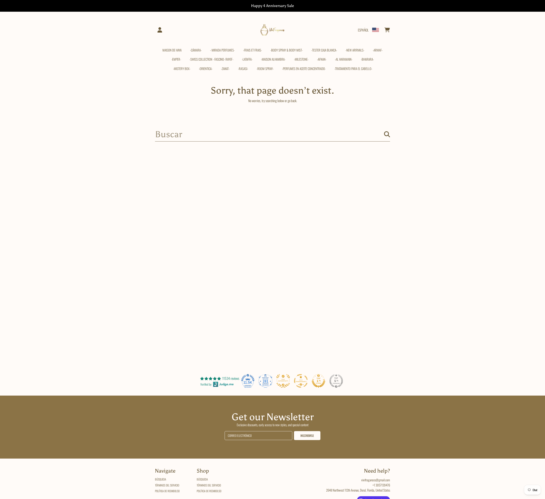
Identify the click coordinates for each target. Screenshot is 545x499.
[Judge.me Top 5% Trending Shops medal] (336, 381)
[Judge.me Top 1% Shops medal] (318, 381)
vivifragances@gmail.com (375, 480)
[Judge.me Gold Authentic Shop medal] (283, 381)
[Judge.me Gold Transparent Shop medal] (301, 381)
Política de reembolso (167, 491)
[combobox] (272, 134)
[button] (387, 30)
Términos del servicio (167, 485)
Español (363, 30)
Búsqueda (160, 479)
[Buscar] (387, 134)
